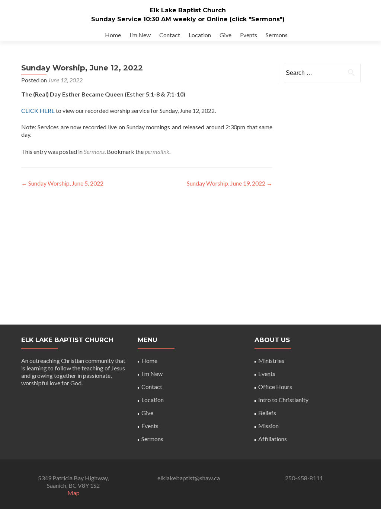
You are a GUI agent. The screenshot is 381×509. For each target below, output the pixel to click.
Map (73, 492)
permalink (157, 151)
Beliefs (267, 412)
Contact (169, 34)
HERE (47, 110)
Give (225, 34)
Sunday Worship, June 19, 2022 (229, 183)
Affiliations (272, 438)
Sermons (277, 34)
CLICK (30, 110)
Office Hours (275, 386)
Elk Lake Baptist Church (188, 10)
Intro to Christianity (283, 399)
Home (113, 34)
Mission (268, 425)
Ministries (271, 360)
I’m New (140, 34)
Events (248, 34)
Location (200, 34)
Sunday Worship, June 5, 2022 (62, 183)
